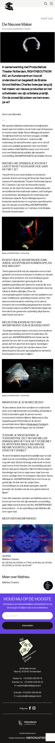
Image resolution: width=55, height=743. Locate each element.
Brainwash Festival (36, 424)
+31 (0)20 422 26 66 (31, 692)
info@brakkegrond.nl (31, 685)
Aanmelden (27, 625)
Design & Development (17, 738)
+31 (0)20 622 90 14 (32, 678)
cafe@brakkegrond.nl (31, 696)
